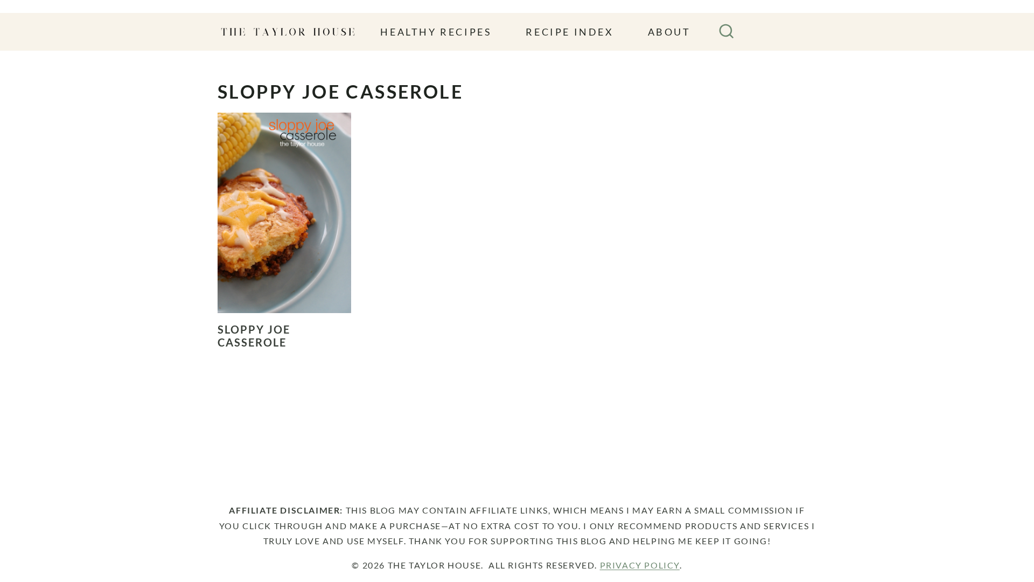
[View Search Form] (726, 31)
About (669, 32)
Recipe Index (569, 32)
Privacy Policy (640, 565)
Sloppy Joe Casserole (254, 336)
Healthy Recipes (436, 32)
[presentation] (284, 213)
